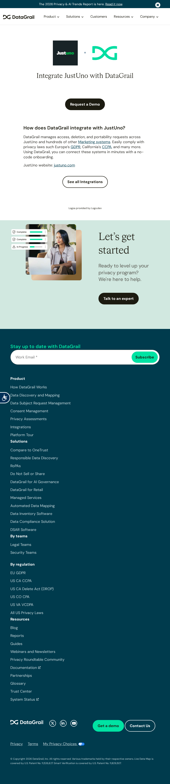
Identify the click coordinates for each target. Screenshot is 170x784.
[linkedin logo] (63, 723)
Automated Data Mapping (32, 505)
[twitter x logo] (52, 723)
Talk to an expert (118, 298)
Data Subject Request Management (40, 403)
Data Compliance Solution (32, 521)
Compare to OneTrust (29, 450)
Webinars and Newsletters (32, 651)
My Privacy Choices (60, 743)
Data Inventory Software (31, 513)
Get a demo (108, 725)
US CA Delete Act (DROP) (32, 588)
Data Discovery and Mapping (35, 395)
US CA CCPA (21, 580)
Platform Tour (22, 434)
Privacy (16, 743)
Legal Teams (20, 544)
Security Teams (23, 552)
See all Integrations (85, 181)
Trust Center (21, 691)
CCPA (107, 146)
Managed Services (25, 497)
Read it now (113, 4)
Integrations (20, 427)
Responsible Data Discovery (34, 457)
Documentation (23, 667)
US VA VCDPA (21, 604)
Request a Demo (85, 104)
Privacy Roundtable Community (37, 659)
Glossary (18, 683)
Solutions (73, 16)
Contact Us (140, 725)
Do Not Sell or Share (27, 473)
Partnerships (21, 675)
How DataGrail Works (28, 387)
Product (50, 16)
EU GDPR (18, 572)
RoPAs (15, 465)
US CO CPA (19, 596)
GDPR (75, 146)
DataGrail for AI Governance (34, 481)
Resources (122, 16)
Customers (98, 16)
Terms (33, 743)
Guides (16, 643)
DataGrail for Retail (26, 489)
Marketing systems (94, 141)
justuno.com (64, 165)
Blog (14, 627)
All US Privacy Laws (26, 612)
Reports (17, 635)
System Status (22, 699)
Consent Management (29, 411)
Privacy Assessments (28, 418)
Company (147, 16)
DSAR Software (23, 529)
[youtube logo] (73, 723)
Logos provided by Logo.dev (85, 208)
